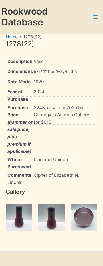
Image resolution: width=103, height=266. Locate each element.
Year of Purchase (17, 95)
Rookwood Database (24, 17)
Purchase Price (20, 129)
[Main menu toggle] (95, 17)
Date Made (19, 81)
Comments (19, 175)
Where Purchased (19, 163)
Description (20, 61)
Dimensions (20, 71)
